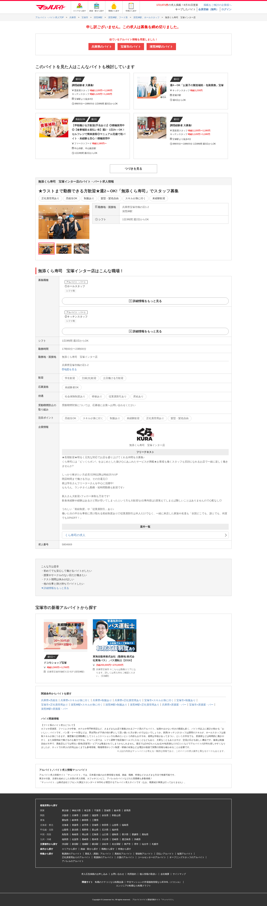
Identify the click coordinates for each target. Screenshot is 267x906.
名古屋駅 (116, 844)
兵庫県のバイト (102, 46)
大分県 (105, 839)
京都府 (85, 815)
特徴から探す (124, 849)
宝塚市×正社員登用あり (54, 704)
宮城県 (95, 825)
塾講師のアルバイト (72, 853)
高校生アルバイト (123, 853)
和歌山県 (116, 815)
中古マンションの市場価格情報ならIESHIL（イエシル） (154, 882)
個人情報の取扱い (148, 874)
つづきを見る (133, 168)
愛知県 (65, 820)
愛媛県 (135, 834)
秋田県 (105, 825)
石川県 (105, 829)
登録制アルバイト (144, 853)
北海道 (65, 825)
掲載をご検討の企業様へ (218, 4)
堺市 (136, 844)
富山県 (95, 829)
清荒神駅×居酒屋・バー (54, 708)
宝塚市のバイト (131, 46)
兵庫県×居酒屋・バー (174, 704)
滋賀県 (95, 815)
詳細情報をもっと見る (147, 301)
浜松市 (105, 844)
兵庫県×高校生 (49, 700)
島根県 (75, 834)
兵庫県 (75, 815)
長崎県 (85, 839)
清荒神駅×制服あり (116, 704)
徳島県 (115, 834)
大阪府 (65, 815)
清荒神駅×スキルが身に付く (87, 704)
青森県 (75, 825)
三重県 (95, 820)
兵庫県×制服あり (102, 700)
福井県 (115, 829)
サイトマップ (179, 874)
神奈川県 (76, 810)
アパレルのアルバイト (73, 861)
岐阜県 (75, 820)
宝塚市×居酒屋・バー (201, 704)
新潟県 (75, 829)
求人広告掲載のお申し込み (94, 874)
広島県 (95, 834)
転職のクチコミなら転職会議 (109, 882)
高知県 (145, 834)
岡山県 (85, 834)
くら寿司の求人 (75, 535)
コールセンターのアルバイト (152, 857)
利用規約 (132, 874)
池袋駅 (85, 844)
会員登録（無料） (208, 9)
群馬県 (127, 810)
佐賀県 (75, 839)
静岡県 (85, 820)
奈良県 (105, 815)
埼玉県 (87, 810)
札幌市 (155, 844)
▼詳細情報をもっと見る (55, 588)
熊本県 (95, 839)
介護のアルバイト (125, 857)
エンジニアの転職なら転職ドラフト (133, 885)
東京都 (65, 810)
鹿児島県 (126, 839)
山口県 (105, 834)
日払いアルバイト (165, 853)
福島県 (125, 825)
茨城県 (107, 810)
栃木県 (117, 810)
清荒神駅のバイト (161, 46)
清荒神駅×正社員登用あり (144, 704)
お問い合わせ (117, 874)
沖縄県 (137, 839)
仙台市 (145, 844)
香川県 (125, 834)
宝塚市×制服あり (186, 700)
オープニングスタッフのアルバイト (186, 857)
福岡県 (65, 839)
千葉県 (97, 810)
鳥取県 (65, 834)
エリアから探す (69, 849)
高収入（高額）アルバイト (98, 853)
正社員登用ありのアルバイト (76, 857)
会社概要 (165, 874)
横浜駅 (95, 844)
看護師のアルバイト (103, 857)
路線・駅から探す (89, 849)
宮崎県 (115, 839)
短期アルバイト (185, 853)
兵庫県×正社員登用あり (128, 700)
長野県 (85, 829)
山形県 (115, 825)
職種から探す (108, 849)
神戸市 (127, 844)
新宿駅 (75, 844)
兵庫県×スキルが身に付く (75, 700)
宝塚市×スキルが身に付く (159, 700)
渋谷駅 (65, 844)
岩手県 (85, 825)
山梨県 (65, 829)
